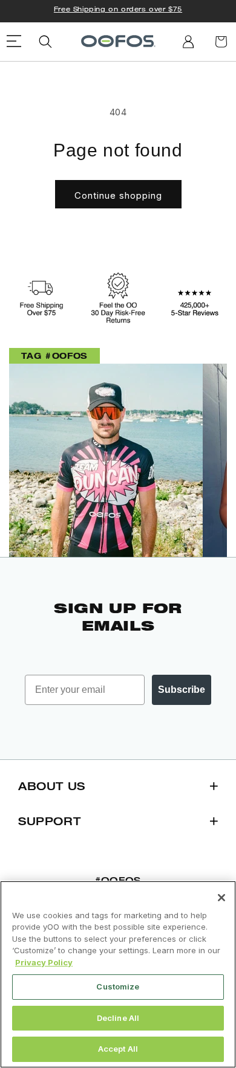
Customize (117, 986)
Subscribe (181, 689)
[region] (118, 974)
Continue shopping (118, 195)
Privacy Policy (44, 962)
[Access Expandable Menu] (14, 41)
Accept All (118, 1049)
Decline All (118, 1018)
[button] (45, 41)
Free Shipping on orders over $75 (118, 8)
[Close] (221, 897)
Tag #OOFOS (54, 355)
